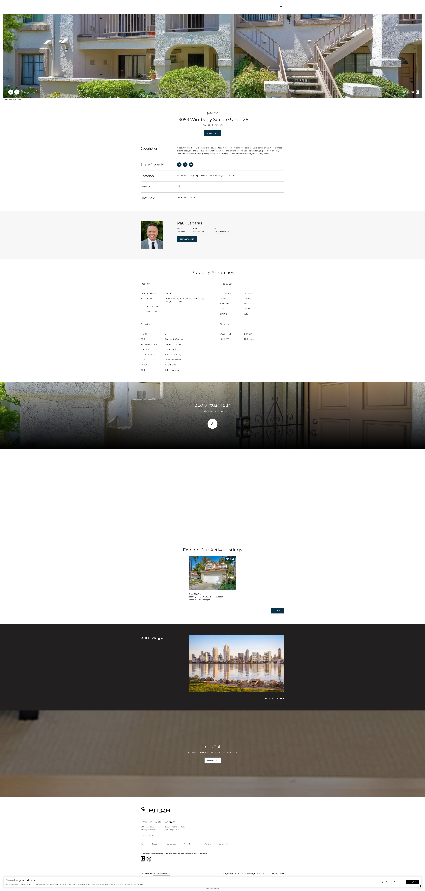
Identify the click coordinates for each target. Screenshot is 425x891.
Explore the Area (275, 698)
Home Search (208, 7)
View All (278, 611)
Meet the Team (190, 844)
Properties (192, 7)
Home (143, 844)
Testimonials (207, 844)
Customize (398, 882)
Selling (234, 7)
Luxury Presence (161, 874)
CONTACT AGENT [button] (187, 239)
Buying (222, 7)
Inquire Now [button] (212, 133)
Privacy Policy (277, 874)
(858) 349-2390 (199, 232)
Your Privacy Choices (212, 888)
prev (10, 92)
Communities (172, 844)
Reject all (384, 882)
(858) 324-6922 (264, 7)
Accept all (412, 882)
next (16, 92)
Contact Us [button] (212, 760)
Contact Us (247, 7)
